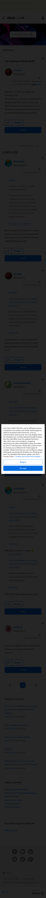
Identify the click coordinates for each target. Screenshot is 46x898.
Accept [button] (23, 468)
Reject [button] (23, 462)
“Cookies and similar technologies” (28, 456)
